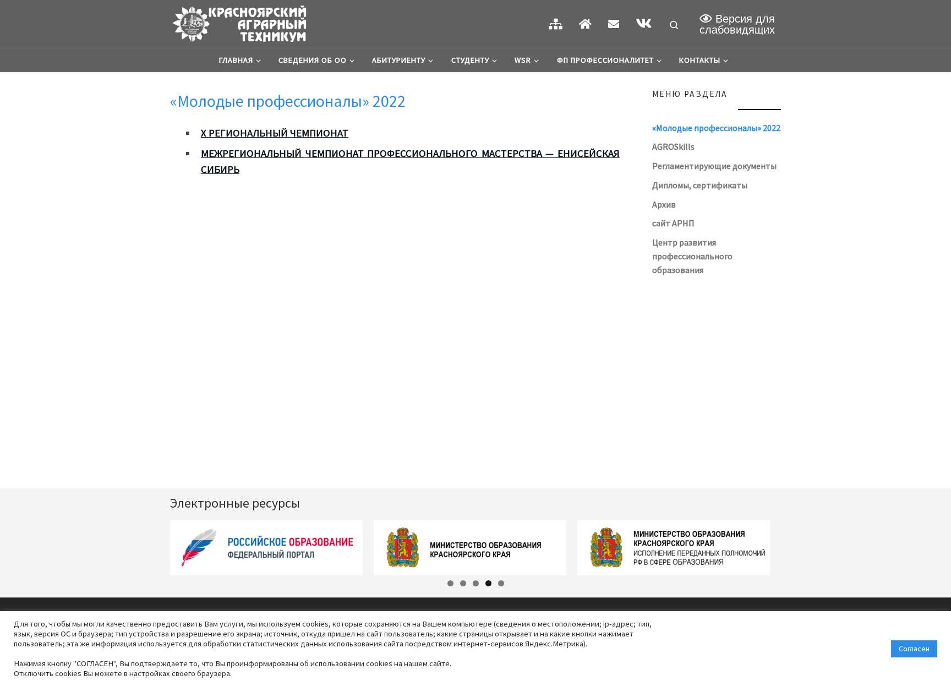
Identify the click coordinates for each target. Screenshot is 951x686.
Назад (151, 545)
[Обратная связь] (613, 24)
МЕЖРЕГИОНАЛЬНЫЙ (251, 153)
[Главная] (585, 24)
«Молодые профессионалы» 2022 (716, 127)
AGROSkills (673, 146)
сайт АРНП (673, 222)
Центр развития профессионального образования (692, 256)
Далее (800, 545)
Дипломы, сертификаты (699, 184)
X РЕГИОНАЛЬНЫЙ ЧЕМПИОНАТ (274, 133)
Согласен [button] (914, 649)
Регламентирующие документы (714, 165)
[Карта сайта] (555, 24)
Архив (664, 204)
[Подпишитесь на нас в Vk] (644, 23)
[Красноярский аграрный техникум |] (239, 21)
